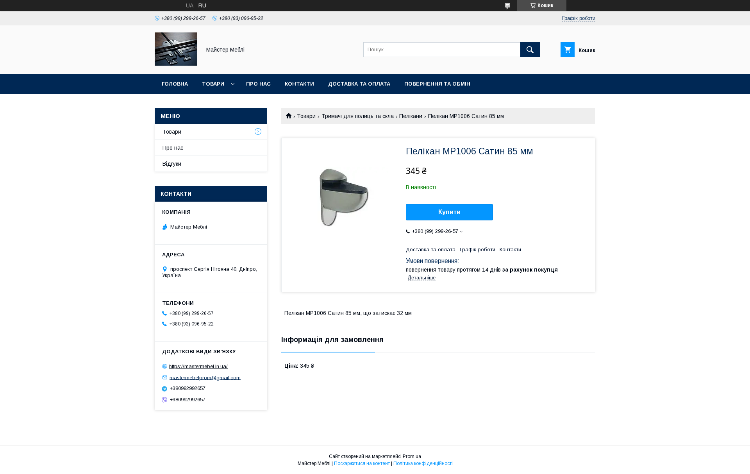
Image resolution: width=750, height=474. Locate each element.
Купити (449, 212)
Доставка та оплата (359, 84)
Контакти (299, 84)
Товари (213, 84)
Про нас (258, 84)
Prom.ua (412, 456)
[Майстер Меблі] (176, 64)
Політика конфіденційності (423, 463)
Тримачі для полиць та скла (357, 116)
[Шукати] (530, 49)
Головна (175, 84)
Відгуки (171, 164)
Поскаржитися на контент (362, 463)
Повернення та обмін (437, 84)
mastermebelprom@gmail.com (205, 377)
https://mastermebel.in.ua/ (198, 366)
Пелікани (410, 116)
